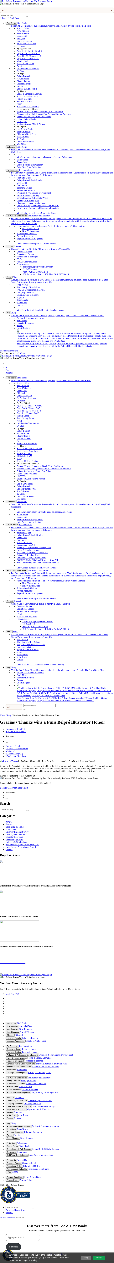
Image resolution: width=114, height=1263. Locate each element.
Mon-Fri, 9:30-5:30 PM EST (35, 272)
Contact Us (40, 249)
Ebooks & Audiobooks (27, 89)
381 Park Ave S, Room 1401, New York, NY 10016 (45, 274)
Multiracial (10, 751)
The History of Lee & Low (28, 287)
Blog (8, 313)
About (9, 277)
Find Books (11, 23)
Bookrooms (22, 185)
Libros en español (24, 41)
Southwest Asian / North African (31, 124)
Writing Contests (51, 226)
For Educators (12, 170)
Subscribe (13, 1247)
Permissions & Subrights (27, 256)
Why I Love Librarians (16, 756)
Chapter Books (23, 81)
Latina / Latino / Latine (27, 119)
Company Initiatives (25, 292)
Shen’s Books (23, 136)
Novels (20, 86)
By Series (21, 46)
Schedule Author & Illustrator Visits (32, 198)
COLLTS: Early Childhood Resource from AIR (38, 205)
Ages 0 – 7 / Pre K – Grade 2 (29, 51)
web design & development (7, 1217)
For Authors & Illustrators (17, 216)
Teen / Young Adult (25, 63)
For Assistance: (23, 264)
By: (16, 731)
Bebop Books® (23, 76)
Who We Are (22, 285)
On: (15, 729)
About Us (10, 1098)
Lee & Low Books (25, 129)
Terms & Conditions (15, 1177)
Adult (19, 66)
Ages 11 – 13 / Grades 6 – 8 (29, 56)
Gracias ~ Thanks (13, 746)
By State (20, 71)
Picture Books (23, 79)
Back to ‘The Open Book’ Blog (14, 788)
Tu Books (21, 139)
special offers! (19, 353)
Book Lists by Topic (14, 827)
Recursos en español (26, 190)
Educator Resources (25, 323)
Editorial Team (12, 1087)
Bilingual (21, 38)
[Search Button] (27, 16)
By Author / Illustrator (26, 43)
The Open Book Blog (57, 315)
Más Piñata (21, 144)
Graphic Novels (24, 84)
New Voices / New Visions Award (21, 847)
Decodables (22, 36)
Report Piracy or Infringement (30, 238)
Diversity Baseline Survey (40, 310)
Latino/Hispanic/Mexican (17, 748)
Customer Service (24, 251)
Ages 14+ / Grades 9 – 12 (28, 58)
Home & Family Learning (28, 195)
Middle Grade (23, 61)
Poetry (19, 104)
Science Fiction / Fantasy (28, 106)
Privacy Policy (12, 1180)
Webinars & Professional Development (34, 193)
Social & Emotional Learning (29, 94)
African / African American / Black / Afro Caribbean (40, 111)
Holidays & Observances (28, 68)
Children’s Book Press (26, 134)
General (9, 849)
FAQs (19, 259)
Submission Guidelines (27, 233)
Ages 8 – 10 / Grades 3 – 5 (28, 53)
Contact (10, 246)
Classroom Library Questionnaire (31, 203)
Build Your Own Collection (29, 167)
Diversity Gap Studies (15, 834)
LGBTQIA (22, 121)
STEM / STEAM (24, 101)
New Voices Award (30, 228)
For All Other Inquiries (27, 262)
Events (20, 325)
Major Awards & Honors (28, 295)
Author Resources (25, 236)
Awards (9, 822)
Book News (22, 320)
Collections (11, 147)
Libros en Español (14, 1038)
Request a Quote (24, 178)
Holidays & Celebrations (16, 842)
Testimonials (22, 300)
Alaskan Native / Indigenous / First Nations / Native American (44, 114)
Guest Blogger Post (14, 839)
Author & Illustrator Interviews (30, 318)
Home (2, 715)
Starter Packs (22, 160)
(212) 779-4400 (29, 269)
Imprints (20, 297)
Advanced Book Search (10, 18)
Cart (7, 369)
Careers (20, 305)
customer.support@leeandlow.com (37, 267)
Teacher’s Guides (24, 188)
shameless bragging (14, 753)
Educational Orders (25, 254)
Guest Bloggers (23, 328)
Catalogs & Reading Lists (28, 200)
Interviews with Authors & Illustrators (22, 844)
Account (9, 373)
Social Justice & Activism (28, 96)
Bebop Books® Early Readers (30, 165)
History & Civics (24, 99)
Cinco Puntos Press (25, 141)
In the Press (22, 302)
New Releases (23, 31)
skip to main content (9, 351)
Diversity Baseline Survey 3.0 (19, 1106)
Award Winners (23, 33)
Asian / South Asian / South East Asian (34, 116)
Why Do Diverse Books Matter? (31, 290)
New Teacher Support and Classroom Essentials (38, 208)
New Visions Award (31, 231)
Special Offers (23, 28)
